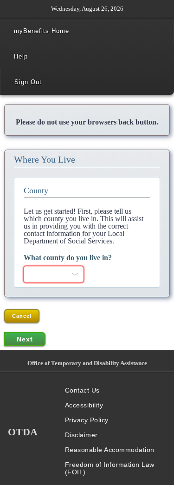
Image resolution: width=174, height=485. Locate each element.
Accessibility (84, 405)
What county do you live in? (68, 258)
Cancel (22, 316)
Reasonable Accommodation (110, 449)
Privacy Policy (87, 420)
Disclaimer (81, 435)
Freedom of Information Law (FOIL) (110, 468)
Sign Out (28, 82)
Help (21, 56)
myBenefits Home (41, 30)
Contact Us (82, 390)
